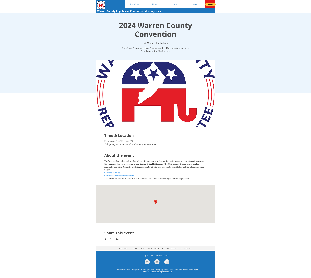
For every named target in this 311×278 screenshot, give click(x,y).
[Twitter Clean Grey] (157, 261)
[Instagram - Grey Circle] (166, 261)
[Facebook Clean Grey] (147, 261)
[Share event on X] (111, 239)
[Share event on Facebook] (105, 239)
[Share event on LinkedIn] (117, 239)
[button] (210, 4)
